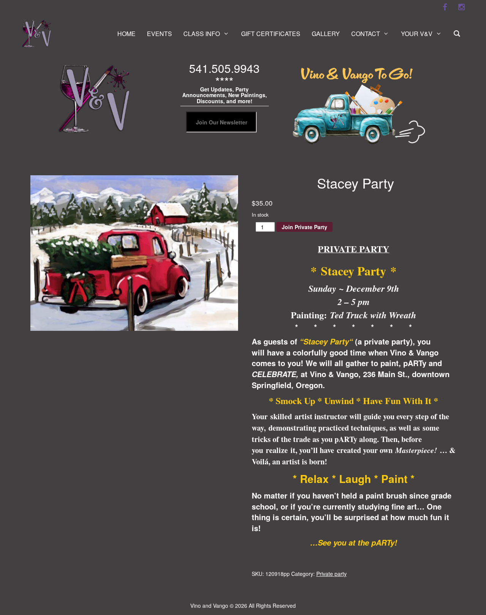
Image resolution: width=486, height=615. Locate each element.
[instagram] (461, 7)
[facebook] (444, 7)
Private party (331, 573)
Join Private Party (304, 227)
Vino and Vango (209, 605)
